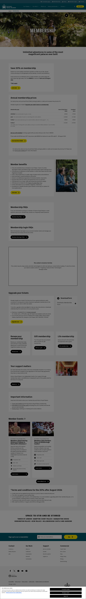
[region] (43, 593)
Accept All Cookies (66, 589)
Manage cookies (65, 592)
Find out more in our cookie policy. (14, 592)
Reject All (66, 596)
